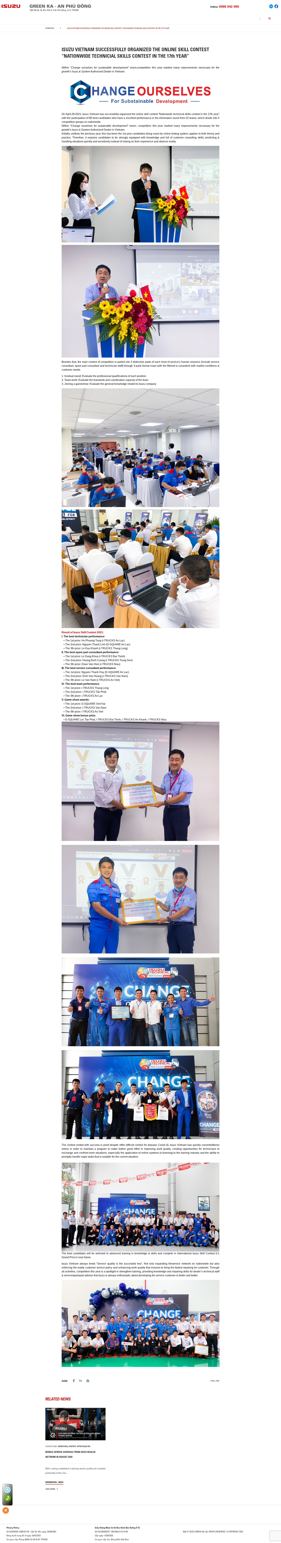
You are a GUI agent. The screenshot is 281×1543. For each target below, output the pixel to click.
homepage (49, 28)
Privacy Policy (13, 1527)
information (51, 1482)
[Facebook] (276, 5)
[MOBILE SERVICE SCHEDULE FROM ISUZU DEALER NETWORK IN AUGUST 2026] (75, 1424)
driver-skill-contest (67, 1446)
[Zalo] (271, 5)
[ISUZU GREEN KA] (11, 6)
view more (50, 1489)
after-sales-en (83, 1446)
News (60, 1482)
